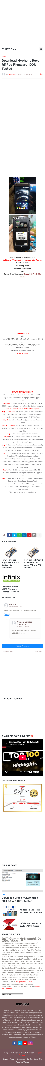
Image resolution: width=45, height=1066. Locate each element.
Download (12, 411)
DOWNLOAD (22, 353)
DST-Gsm (10, 49)
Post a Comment (22, 646)
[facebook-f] (14, 1043)
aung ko (13, 604)
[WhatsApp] (19, 535)
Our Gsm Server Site (34, 1059)
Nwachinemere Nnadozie (24, 623)
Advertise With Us (22, 1062)
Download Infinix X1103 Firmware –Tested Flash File (10, 589)
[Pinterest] (29, 535)
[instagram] (30, 1043)
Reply (7, 614)
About (12, 1059)
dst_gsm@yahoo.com (24, 982)
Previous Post (8, 651)
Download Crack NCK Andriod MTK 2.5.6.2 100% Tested (20, 899)
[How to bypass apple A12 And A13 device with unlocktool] (11, 551)
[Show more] (39, 535)
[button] (2, 49)
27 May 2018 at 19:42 (23, 626)
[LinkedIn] (24, 535)
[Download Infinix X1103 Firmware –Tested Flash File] (11, 578)
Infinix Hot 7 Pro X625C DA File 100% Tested (31, 924)
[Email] (34, 535)
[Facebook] (9, 535)
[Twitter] (14, 535)
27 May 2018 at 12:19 (15, 606)
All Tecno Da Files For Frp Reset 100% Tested (31, 911)
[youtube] (25, 1043)
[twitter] (20, 1043)
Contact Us (21, 1059)
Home (4, 56)
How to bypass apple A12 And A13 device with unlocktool (10, 564)
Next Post (38, 651)
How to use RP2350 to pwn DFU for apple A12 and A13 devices (33, 564)
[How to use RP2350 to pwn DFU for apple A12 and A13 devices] (33, 551)
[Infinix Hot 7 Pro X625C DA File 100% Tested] (10, 924)
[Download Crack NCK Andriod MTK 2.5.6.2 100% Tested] (22, 880)
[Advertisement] (22, 22)
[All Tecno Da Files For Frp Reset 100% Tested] (10, 911)
